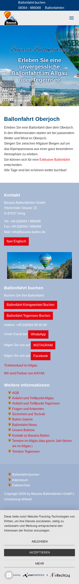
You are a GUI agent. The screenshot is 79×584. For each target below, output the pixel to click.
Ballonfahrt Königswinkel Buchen (30, 304)
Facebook (40, 356)
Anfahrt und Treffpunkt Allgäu (33, 398)
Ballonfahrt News (24, 425)
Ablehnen (40, 541)
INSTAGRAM (43, 345)
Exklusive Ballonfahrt (55, 159)
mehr (39, 563)
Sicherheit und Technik (28, 414)
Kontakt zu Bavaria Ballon (30, 435)
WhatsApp (38, 334)
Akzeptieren (39, 552)
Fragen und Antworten (28, 409)
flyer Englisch (16, 241)
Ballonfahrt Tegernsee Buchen (28, 315)
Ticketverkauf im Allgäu (20, 365)
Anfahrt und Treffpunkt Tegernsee (36, 403)
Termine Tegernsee (26, 451)
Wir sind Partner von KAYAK (24, 373)
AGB (15, 393)
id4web (26, 499)
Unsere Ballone (23, 430)
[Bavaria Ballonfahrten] (11, 18)
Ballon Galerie (22, 419)
